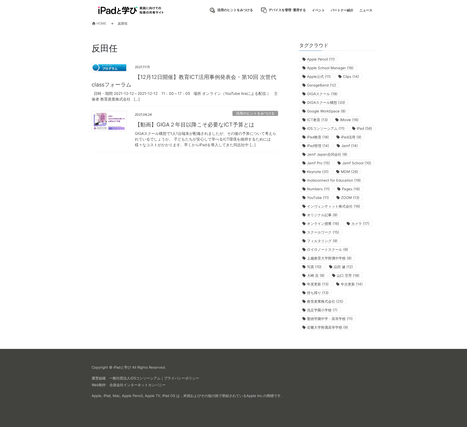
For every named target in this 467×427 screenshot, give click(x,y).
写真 (314, 267)
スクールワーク (323, 232)
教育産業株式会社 (325, 301)
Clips (351, 76)
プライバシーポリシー (181, 378)
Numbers (318, 189)
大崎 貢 (316, 275)
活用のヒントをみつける (255, 113)
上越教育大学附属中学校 (329, 258)
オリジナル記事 (322, 215)
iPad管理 (318, 146)
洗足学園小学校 (322, 310)
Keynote (318, 171)
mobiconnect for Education (334, 180)
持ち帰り (318, 293)
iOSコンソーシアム (326, 128)
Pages (351, 189)
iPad (364, 128)
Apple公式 (319, 76)
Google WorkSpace (326, 111)
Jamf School (356, 163)
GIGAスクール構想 (326, 102)
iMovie (349, 120)
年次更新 (352, 284)
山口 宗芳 (348, 275)
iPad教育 (318, 137)
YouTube (318, 197)
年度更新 (318, 284)
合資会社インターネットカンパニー (137, 385)
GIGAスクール (322, 94)
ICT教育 (317, 120)
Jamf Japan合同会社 (327, 154)
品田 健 (343, 267)
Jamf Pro (318, 163)
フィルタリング (322, 241)
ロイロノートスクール (327, 249)
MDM (349, 171)
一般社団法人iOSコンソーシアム (135, 378)
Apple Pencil (321, 59)
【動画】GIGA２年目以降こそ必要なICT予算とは (194, 124)
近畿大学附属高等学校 (327, 327)
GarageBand (321, 85)
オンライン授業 (323, 223)
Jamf (349, 146)
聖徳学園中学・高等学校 (330, 318)
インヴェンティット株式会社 (333, 206)
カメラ (360, 223)
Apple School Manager (330, 68)
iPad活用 (351, 137)
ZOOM (350, 197)
